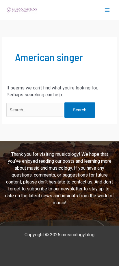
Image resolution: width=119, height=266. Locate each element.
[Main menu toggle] (107, 10)
